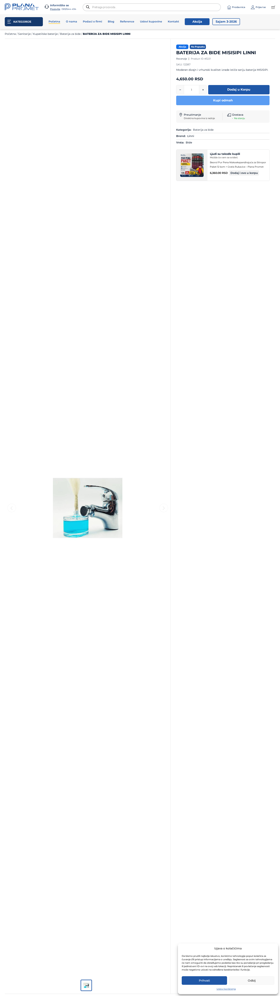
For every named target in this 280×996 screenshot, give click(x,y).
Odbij (252, 980)
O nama (71, 21)
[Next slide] (163, 508)
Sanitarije (24, 34)
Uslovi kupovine (151, 21)
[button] (244, 173)
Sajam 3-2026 (226, 21)
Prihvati (204, 980)
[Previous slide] (11, 508)
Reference (127, 21)
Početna (54, 21)
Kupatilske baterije (45, 34)
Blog (111, 21)
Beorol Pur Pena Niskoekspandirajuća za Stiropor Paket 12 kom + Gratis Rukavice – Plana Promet (238, 164)
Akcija (197, 21)
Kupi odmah (223, 100)
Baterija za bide (70, 34)
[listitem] (86, 985)
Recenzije (181, 58)
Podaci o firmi (92, 21)
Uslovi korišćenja (226, 988)
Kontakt (173, 21)
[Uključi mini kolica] (273, 7)
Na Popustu (198, 46)
